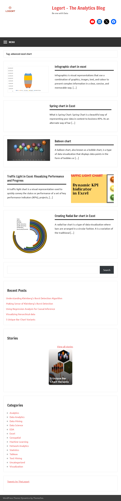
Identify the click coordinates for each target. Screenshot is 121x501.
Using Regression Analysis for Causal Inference (30, 308)
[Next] (70, 367)
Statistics (14, 449)
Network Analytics (19, 445)
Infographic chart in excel (70, 67)
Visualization (16, 466)
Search (106, 269)
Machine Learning (19, 441)
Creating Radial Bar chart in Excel (75, 216)
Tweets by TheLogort (18, 481)
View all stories (65, 346)
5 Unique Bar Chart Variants (20, 319)
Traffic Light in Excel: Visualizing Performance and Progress (35, 178)
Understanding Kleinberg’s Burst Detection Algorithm (34, 298)
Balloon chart (63, 141)
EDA (12, 429)
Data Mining (16, 421)
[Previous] (50, 367)
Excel (12, 433)
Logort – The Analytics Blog (78, 8)
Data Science (16, 425)
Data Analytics (17, 416)
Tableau (14, 454)
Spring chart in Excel (62, 106)
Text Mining (16, 458)
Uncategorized (17, 462)
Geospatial (15, 437)
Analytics (14, 412)
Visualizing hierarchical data (20, 314)
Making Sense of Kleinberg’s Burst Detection (29, 303)
